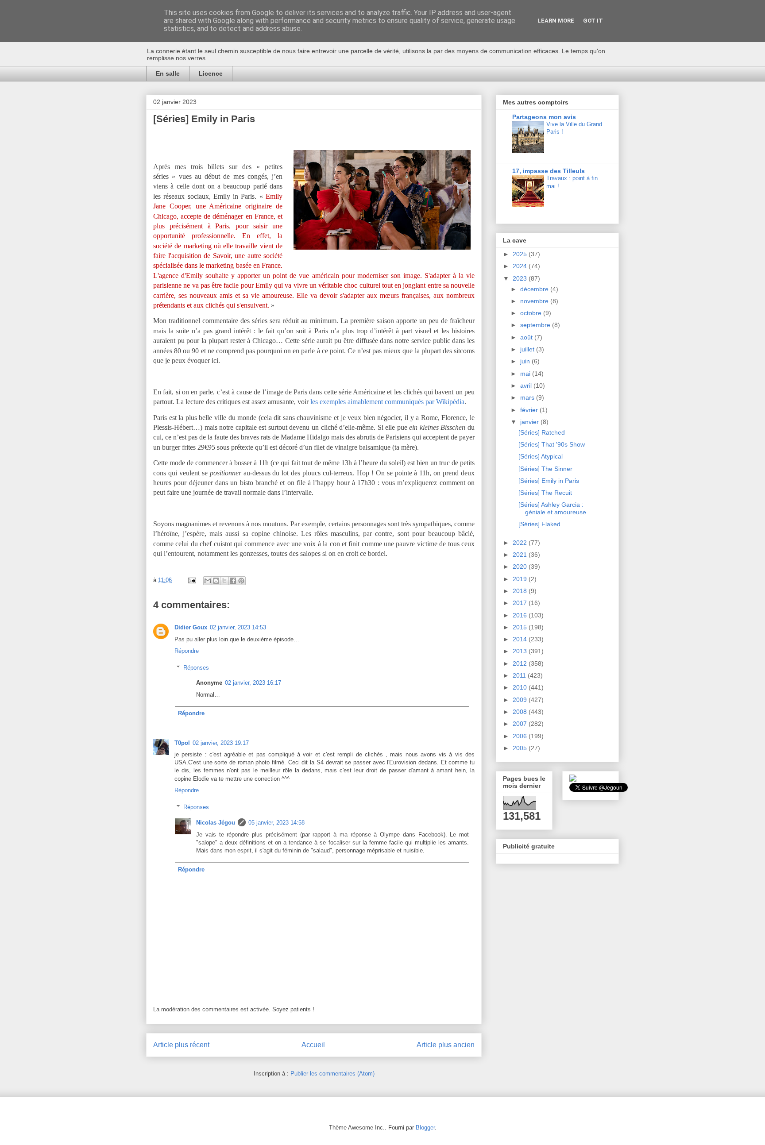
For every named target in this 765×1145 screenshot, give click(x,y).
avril (526, 385)
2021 (521, 554)
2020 (521, 566)
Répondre (186, 651)
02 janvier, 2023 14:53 (238, 627)
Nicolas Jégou (215, 822)
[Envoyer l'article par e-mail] (191, 580)
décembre (535, 289)
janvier (530, 421)
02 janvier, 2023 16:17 (253, 682)
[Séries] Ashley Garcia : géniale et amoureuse (552, 508)
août (527, 337)
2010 (521, 687)
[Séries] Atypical (540, 456)
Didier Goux (190, 627)
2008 (521, 711)
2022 (521, 542)
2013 (521, 651)
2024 (521, 266)
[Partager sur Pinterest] (241, 580)
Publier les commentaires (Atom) (332, 1073)
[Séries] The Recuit (545, 492)
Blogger (425, 1127)
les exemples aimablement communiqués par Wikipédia (387, 401)
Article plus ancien (446, 1045)
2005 (521, 748)
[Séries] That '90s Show (551, 444)
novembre (535, 301)
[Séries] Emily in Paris (548, 480)
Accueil (313, 1045)
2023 (521, 278)
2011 (520, 675)
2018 (521, 590)
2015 (521, 627)
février (530, 409)
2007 (521, 723)
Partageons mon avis (544, 116)
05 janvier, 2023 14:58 (276, 822)
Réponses (196, 667)
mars (528, 397)
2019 (521, 578)
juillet (528, 349)
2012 (521, 663)
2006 (521, 736)
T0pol (182, 743)
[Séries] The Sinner (545, 468)
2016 (521, 615)
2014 (521, 639)
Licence (211, 73)
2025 (521, 254)
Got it (593, 20)
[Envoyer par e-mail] (207, 580)
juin (526, 361)
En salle (168, 73)
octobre (531, 312)
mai (526, 373)
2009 (521, 699)
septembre (536, 324)
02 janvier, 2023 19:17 (221, 743)
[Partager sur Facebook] (232, 580)
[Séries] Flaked (539, 524)
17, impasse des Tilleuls (548, 170)
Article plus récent (181, 1045)
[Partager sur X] (224, 580)
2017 (521, 602)
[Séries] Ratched (541, 432)
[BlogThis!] (216, 580)
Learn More (555, 20)
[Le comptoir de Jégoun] (572, 779)
